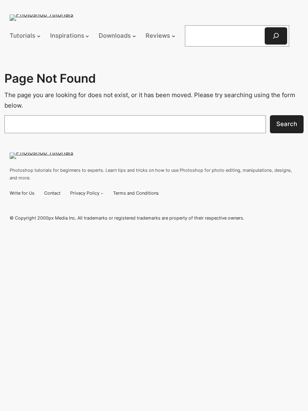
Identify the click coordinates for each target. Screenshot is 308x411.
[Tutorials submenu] (39, 36)
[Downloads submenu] (134, 36)
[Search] (276, 36)
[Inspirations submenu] (87, 36)
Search (286, 124)
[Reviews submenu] (173, 36)
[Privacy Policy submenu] (102, 193)
